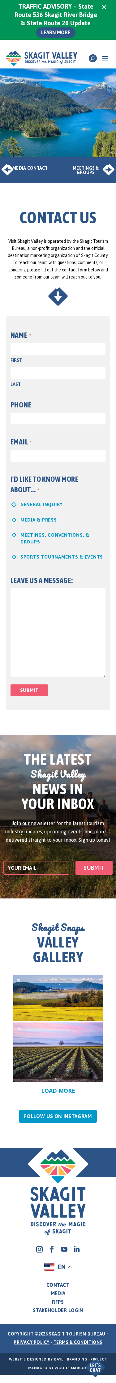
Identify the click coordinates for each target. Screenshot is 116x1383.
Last (16, 384)
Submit (29, 690)
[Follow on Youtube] (64, 1249)
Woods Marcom (71, 1368)
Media (58, 1293)
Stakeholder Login (58, 1310)
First (16, 360)
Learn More (56, 32)
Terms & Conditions (78, 1342)
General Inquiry (41, 504)
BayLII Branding (70, 1359)
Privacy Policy (31, 1342)
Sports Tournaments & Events (61, 556)
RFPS (58, 1302)
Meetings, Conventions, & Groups (54, 538)
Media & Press (38, 519)
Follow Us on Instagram (58, 1116)
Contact (58, 1285)
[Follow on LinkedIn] (77, 1249)
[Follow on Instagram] (40, 1249)
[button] (94, 1364)
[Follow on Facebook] (52, 1249)
